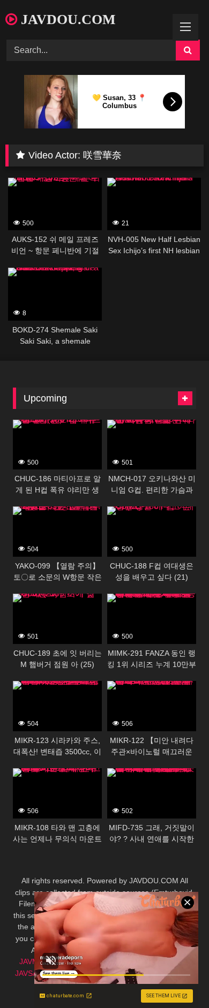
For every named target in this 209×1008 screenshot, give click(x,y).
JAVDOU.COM (66, 19)
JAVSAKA (31, 973)
